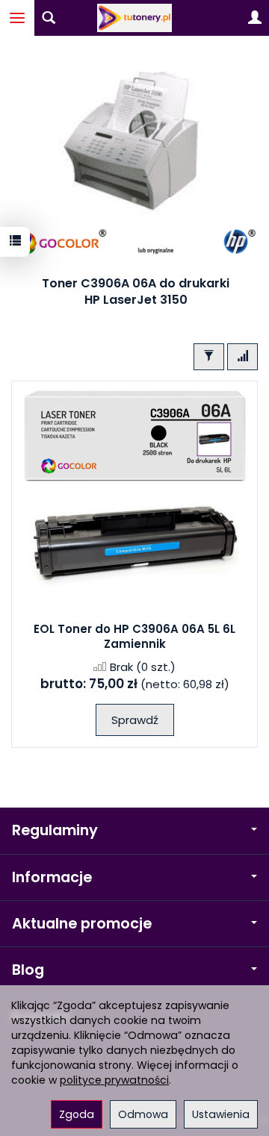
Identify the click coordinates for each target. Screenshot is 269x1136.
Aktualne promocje (82, 924)
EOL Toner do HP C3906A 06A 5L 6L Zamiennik (134, 636)
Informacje (52, 877)
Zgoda (76, 1114)
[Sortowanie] (242, 356)
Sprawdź (134, 720)
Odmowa (143, 1114)
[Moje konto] (255, 18)
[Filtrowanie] (209, 356)
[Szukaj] (48, 18)
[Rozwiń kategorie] (17, 18)
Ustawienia (221, 1114)
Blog (28, 970)
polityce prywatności (114, 1080)
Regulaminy (55, 830)
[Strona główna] (134, 18)
